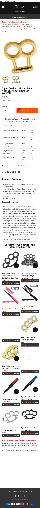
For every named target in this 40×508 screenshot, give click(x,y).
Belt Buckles (8, 166)
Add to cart (27, 110)
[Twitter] (15, 496)
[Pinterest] (24, 496)
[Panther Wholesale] (20, 6)
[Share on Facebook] (8, 172)
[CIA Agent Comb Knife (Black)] (29, 293)
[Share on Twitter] (10, 172)
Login (17, 11)
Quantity (4, 106)
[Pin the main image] (13, 172)
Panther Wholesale (22, 499)
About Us (21, 491)
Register (22, 11)
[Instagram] (21, 496)
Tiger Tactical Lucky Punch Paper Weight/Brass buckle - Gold (10, 368)
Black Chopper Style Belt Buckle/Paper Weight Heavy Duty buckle (29, 276)
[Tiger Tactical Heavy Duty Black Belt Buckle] (29, 414)
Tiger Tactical (22, 166)
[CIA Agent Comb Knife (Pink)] (10, 295)
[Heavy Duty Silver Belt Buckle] (10, 416)
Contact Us (28, 491)
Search (10, 491)
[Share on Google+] (16, 172)
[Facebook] (18, 496)
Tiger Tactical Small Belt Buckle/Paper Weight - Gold (28, 340)
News (15, 491)
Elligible (15, 166)
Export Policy (24, 29)
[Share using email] (19, 172)
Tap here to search (18, 17)
